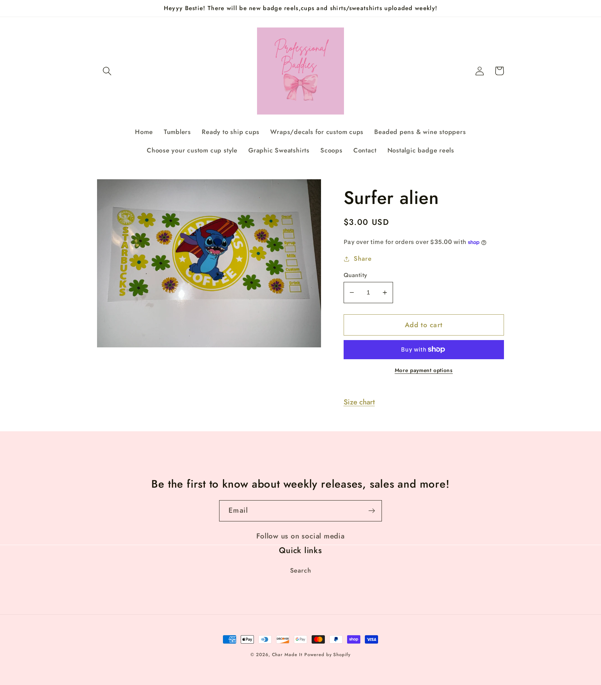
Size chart (359, 402)
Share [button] (362, 258)
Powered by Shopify (327, 654)
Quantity (355, 275)
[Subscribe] (372, 510)
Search (300, 570)
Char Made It (287, 654)
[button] (107, 71)
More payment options (424, 370)
